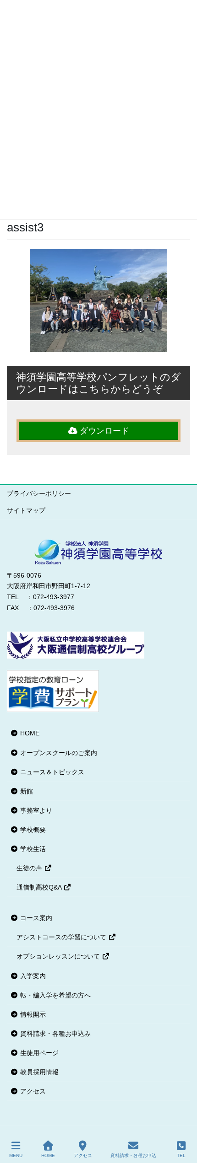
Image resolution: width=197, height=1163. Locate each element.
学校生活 (32, 848)
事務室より (35, 810)
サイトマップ (26, 510)
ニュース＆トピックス (51, 772)
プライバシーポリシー (39, 493)
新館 (25, 791)
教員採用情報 (38, 1072)
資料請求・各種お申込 (133, 1155)
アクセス (32, 1091)
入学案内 (32, 976)
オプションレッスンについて (59, 956)
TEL (181, 1155)
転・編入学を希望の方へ (54, 995)
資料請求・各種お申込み (54, 1033)
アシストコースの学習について (62, 937)
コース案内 (35, 918)
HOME (28, 733)
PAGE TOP (182, 1122)
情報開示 (32, 1014)
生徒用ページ (38, 1052)
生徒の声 (30, 868)
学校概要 (32, 829)
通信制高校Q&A (39, 887)
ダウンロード (103, 430)
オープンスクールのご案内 (57, 752)
